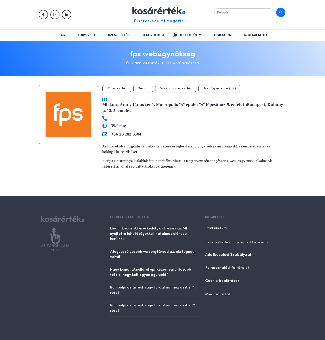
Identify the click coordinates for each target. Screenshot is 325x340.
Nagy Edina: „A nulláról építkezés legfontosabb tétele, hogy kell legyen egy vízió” (150, 271)
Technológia (153, 35)
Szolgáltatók (255, 35)
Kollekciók (189, 35)
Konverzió (86, 35)
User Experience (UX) (219, 88)
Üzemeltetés (118, 35)
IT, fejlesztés (117, 88)
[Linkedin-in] (66, 14)
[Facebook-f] (43, 14)
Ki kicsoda (222, 35)
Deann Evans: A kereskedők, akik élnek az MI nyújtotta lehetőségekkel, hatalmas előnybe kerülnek (148, 233)
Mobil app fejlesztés (176, 88)
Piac (61, 35)
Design (143, 88)
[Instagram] (55, 14)
